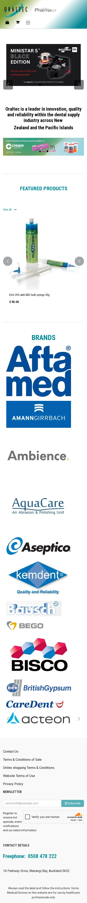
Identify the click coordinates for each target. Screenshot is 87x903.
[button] (7, 261)
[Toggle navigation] (28, 22)
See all (7, 209)
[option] (43, 261)
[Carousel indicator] (40, 84)
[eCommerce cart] (17, 22)
